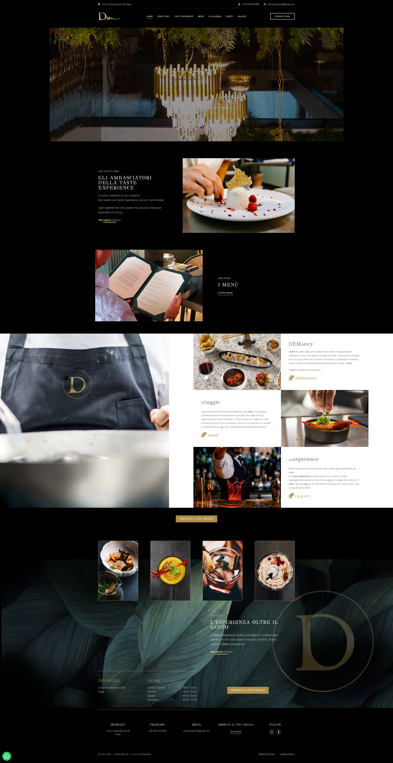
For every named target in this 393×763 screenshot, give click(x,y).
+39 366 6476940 (250, 4)
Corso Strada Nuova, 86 (118, 730)
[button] (282, 16)
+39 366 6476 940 (157, 730)
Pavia (118, 734)
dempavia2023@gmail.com (281, 4)
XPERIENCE (109, 220)
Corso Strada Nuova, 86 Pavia (116, 4)
